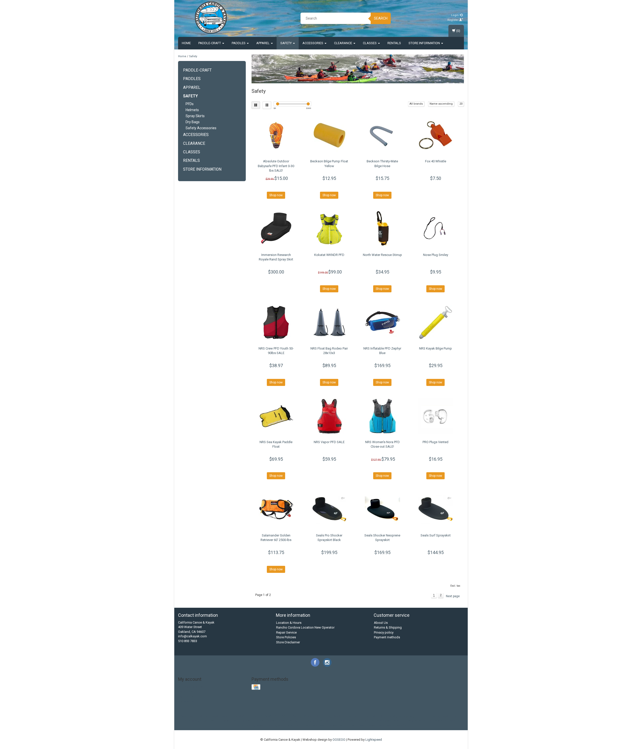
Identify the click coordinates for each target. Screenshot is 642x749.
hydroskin (210, 720)
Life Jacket (255, 716)
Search (380, 18)
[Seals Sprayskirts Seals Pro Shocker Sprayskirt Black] (329, 509)
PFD (276, 716)
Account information (193, 687)
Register (453, 20)
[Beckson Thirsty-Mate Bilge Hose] (382, 135)
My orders (185, 691)
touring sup (275, 725)
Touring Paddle (332, 716)
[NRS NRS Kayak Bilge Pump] (435, 322)
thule (239, 725)
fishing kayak (440, 716)
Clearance (343, 43)
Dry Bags (193, 122)
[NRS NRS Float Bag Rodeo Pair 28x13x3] (329, 322)
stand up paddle (447, 720)
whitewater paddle (392, 725)
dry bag (408, 716)
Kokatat (239, 716)
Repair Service (286, 632)
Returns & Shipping (388, 627)
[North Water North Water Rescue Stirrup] (382, 229)
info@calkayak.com (192, 636)
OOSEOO (339, 739)
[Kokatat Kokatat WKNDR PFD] (329, 229)
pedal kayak (346, 720)
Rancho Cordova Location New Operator (305, 627)
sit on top (426, 720)
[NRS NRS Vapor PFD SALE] (329, 416)
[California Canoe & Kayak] (211, 17)
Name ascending (441, 103)
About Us (381, 623)
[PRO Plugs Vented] (435, 416)
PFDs (190, 104)
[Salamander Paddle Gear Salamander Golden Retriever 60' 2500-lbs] (276, 509)
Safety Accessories (201, 128)
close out (351, 716)
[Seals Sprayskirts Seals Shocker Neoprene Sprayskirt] (382, 509)
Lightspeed (373, 739)
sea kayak (384, 720)
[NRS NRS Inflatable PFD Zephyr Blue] (382, 322)
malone (330, 720)
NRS (268, 716)
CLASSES (370, 43)
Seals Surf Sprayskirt (436, 535)
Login (455, 15)
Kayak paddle (221, 716)
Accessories (313, 43)
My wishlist (186, 701)
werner (345, 725)
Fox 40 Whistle (435, 161)
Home (186, 43)
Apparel (263, 43)
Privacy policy (383, 632)
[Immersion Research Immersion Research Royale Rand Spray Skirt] (276, 229)
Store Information (425, 43)
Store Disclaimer (288, 642)
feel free (423, 716)
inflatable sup (229, 720)
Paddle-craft (210, 43)
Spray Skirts (195, 116)
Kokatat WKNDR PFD (329, 255)
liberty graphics (311, 720)
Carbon (203, 716)
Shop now (276, 195)
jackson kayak (266, 720)
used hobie (294, 725)
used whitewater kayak (321, 725)
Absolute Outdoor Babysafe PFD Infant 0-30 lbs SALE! (276, 165)
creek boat (368, 716)
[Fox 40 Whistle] (435, 135)
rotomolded (366, 720)
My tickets (185, 696)
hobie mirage (191, 720)
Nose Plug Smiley (435, 255)
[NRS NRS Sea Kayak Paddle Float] (276, 416)
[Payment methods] (256, 687)
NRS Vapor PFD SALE (329, 442)
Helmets (192, 110)
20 (460, 103)
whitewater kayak (364, 725)
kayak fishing (288, 720)
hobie (456, 716)
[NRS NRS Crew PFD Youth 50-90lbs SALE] (276, 322)
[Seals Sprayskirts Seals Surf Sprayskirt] (435, 509)
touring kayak (255, 725)
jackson (247, 720)
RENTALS (394, 43)
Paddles (239, 43)
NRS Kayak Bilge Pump (435, 348)
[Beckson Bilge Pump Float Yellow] (329, 135)
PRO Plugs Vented (435, 442)
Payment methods (387, 637)
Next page (453, 596)
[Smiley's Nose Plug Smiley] (435, 229)
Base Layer (188, 716)
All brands (416, 103)
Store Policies (286, 637)
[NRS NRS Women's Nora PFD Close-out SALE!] (382, 416)
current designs (389, 716)
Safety (286, 43)
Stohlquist (311, 716)
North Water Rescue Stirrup (382, 255)
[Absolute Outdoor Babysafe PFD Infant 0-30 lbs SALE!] (276, 135)
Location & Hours (288, 623)
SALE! (286, 716)
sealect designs (405, 720)
